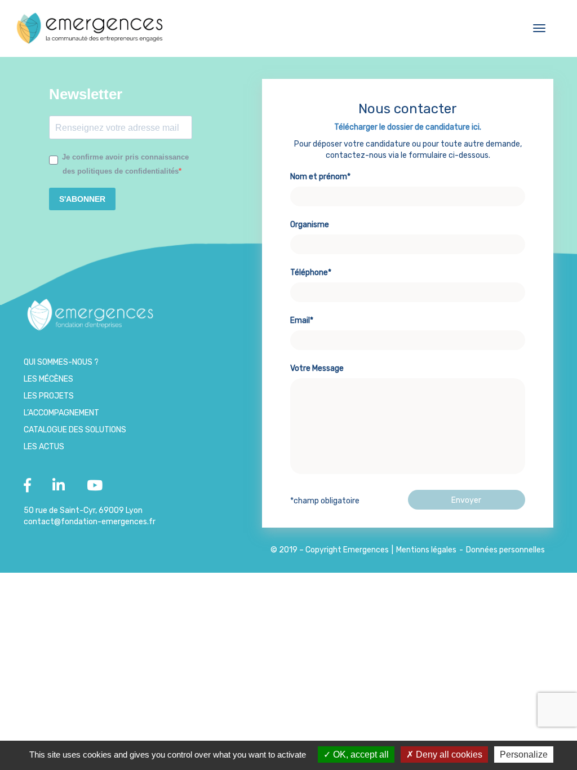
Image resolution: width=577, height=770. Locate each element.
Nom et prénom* (320, 177)
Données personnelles (505, 550)
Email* (301, 320)
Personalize (524, 754)
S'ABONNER (82, 198)
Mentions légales (426, 550)
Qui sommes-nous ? (61, 362)
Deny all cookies (448, 754)
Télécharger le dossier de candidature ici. (407, 127)
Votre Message (317, 368)
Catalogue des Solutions (75, 430)
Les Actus (44, 447)
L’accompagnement (61, 413)
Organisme (309, 224)
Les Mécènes (48, 379)
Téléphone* (310, 272)
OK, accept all (360, 754)
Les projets (49, 396)
